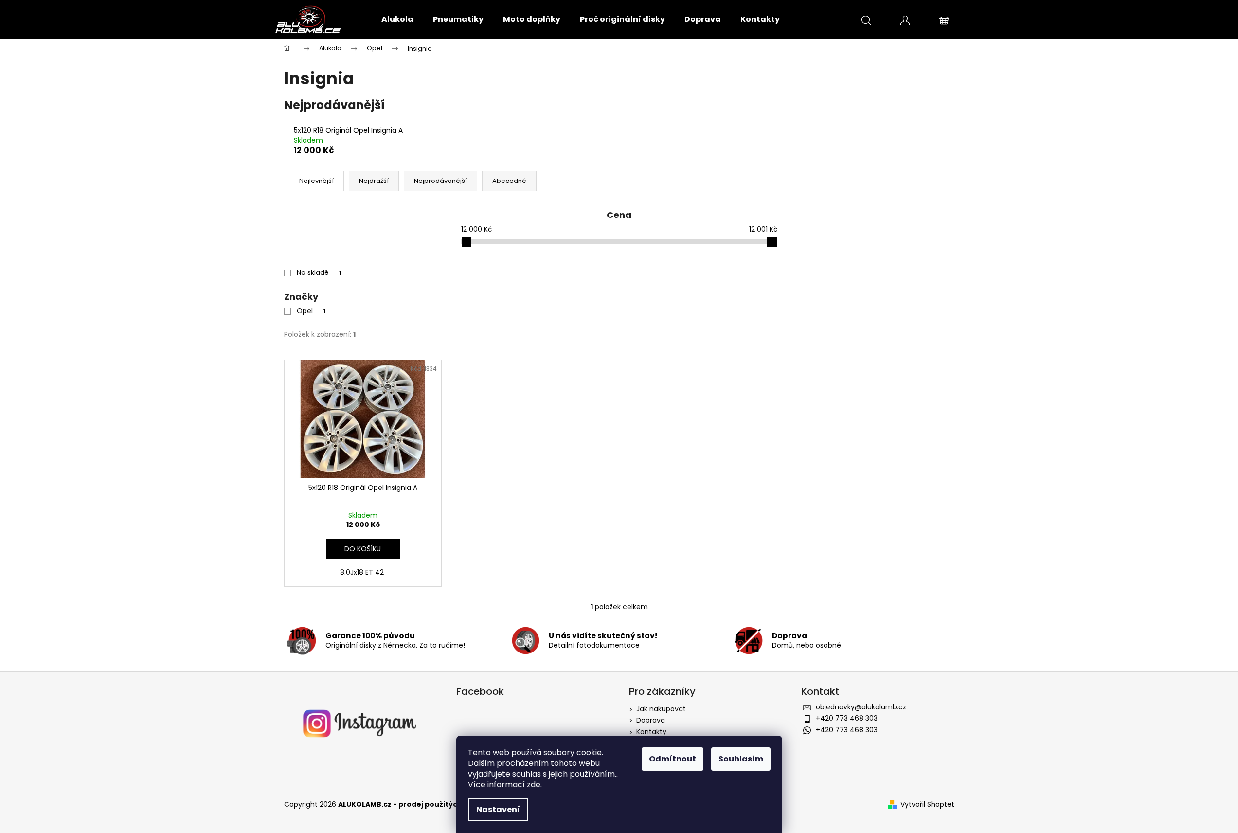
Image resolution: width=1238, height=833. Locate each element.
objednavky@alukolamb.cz (861, 707)
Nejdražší (374, 180)
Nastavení (498, 809)
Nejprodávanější (440, 180)
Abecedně (509, 180)
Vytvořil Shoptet (927, 804)
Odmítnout (672, 758)
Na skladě (319, 272)
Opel (311, 311)
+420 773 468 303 (847, 718)
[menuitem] (397, 19)
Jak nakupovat (661, 709)
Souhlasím (740, 758)
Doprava (650, 720)
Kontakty (651, 732)
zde (533, 784)
